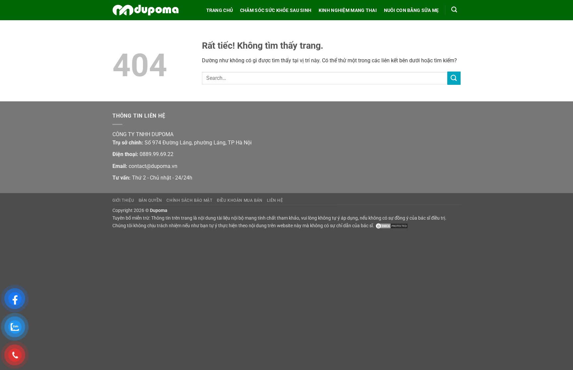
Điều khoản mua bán (240, 200)
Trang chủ (219, 10)
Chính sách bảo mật (189, 200)
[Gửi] (454, 78)
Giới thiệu (123, 200)
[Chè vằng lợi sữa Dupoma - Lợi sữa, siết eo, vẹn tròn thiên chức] (145, 10)
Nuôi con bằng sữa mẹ (411, 10)
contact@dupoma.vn (153, 166)
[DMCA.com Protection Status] (391, 226)
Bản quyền (150, 200)
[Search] (454, 9)
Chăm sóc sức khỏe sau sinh (276, 10)
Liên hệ (275, 200)
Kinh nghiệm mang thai (348, 10)
